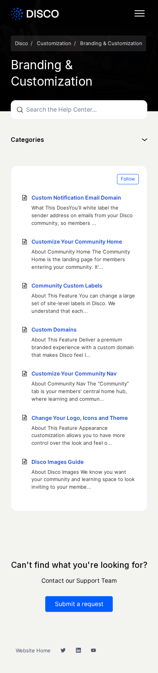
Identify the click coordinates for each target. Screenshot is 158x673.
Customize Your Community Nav (74, 373)
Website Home (33, 650)
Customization (54, 43)
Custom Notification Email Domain (76, 197)
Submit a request (79, 604)
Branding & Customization (111, 43)
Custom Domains (54, 329)
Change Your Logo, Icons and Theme (79, 418)
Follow (128, 179)
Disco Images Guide (57, 461)
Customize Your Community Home (76, 241)
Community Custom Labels (66, 285)
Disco (21, 43)
